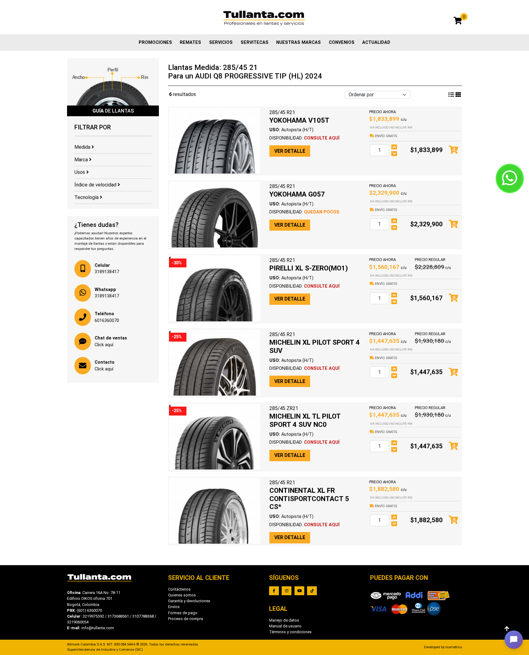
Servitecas (254, 42)
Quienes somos (182, 595)
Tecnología (87, 197)
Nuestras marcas (298, 42)
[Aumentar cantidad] (394, 146)
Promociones (155, 42)
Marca (81, 160)
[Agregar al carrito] (453, 150)
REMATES (190, 42)
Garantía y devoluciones (189, 601)
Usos (80, 172)
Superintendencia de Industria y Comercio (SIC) (105, 650)
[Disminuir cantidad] (394, 153)
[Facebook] (274, 590)
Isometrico (453, 647)
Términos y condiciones (290, 632)
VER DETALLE (289, 151)
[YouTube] (299, 590)
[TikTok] (312, 590)
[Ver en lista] (458, 95)
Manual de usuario (285, 626)
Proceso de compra (185, 618)
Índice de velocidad (96, 185)
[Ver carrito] (458, 22)
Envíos (174, 606)
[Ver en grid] (451, 95)
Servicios (221, 42)
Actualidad (376, 42)
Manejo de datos (284, 620)
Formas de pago (182, 613)
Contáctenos (179, 589)
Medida (83, 147)
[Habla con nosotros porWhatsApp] (510, 178)
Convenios (342, 42)
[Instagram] (286, 590)
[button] (514, 639)
